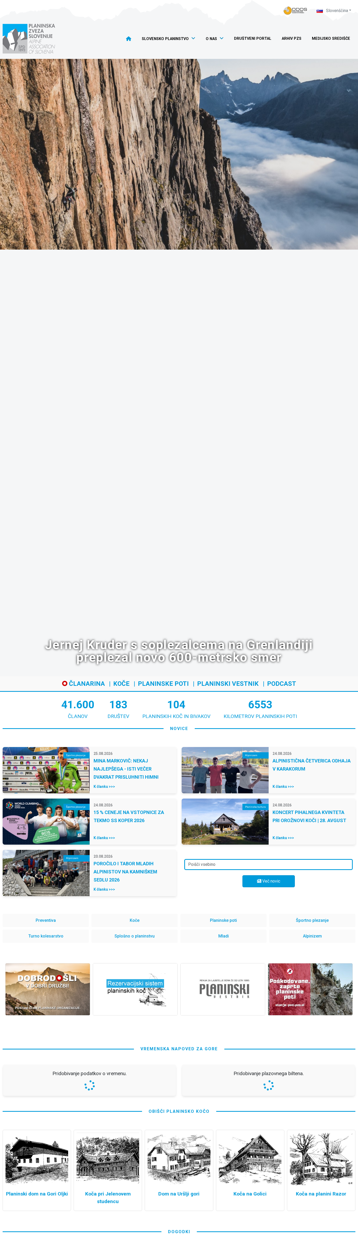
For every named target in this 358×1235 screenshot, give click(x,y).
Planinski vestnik (228, 683)
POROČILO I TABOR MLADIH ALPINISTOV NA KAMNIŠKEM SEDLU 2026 (125, 872)
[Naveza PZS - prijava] (295, 10)
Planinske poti (163, 683)
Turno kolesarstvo (45, 936)
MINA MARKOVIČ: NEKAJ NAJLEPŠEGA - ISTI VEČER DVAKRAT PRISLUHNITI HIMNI (126, 769)
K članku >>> (104, 786)
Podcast (281, 683)
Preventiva (46, 920)
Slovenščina (336, 10)
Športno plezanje (312, 920)
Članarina (86, 683)
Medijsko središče (331, 38)
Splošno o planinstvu (135, 936)
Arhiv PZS (291, 38)
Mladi (223, 936)
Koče (121, 683)
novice (179, 728)
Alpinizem (312, 936)
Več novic (270, 881)
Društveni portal (252, 38)
